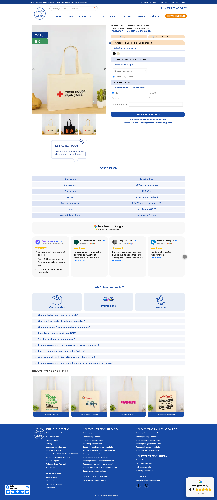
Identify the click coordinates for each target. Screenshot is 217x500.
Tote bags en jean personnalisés (95, 457)
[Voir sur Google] (76, 242)
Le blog (49, 444)
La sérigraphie (51, 477)
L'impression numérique (55, 481)
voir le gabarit (151, 203)
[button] (32, 257)
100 (116, 93)
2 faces (130, 76)
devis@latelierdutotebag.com (156, 122)
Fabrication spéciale (148, 16)
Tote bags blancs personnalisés (148, 433)
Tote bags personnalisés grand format (98, 464)
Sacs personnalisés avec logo (94, 471)
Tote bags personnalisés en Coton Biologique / (130, 28)
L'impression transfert (54, 484)
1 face (118, 76)
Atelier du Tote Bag (118, 26)
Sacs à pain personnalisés (93, 454)
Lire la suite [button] (79, 260)
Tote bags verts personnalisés (148, 450)
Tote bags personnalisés (92, 433)
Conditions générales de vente (58, 457)
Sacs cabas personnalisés (93, 437)
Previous (33, 69)
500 (117, 98)
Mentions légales (53, 461)
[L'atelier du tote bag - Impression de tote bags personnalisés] (38, 13)
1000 (154, 98)
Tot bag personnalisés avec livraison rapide (100, 467)
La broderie (50, 488)
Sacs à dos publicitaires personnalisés (98, 447)
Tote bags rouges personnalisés (148, 444)
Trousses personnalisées (92, 444)
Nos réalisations (52, 437)
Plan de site (50, 467)
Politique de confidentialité (57, 464)
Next (105, 69)
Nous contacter (52, 440)
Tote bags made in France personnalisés (98, 461)
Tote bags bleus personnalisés (148, 447)
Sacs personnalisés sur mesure (94, 480)
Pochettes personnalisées (93, 440)
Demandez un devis (176, 16)
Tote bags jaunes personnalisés (148, 440)
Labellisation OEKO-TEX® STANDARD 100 (62, 454)
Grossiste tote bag (53, 450)
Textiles (127, 16)
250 (154, 93)
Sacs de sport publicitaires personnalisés (99, 450)
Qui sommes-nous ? (54, 433)
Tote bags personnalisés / (139, 26)
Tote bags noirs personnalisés (147, 437)
